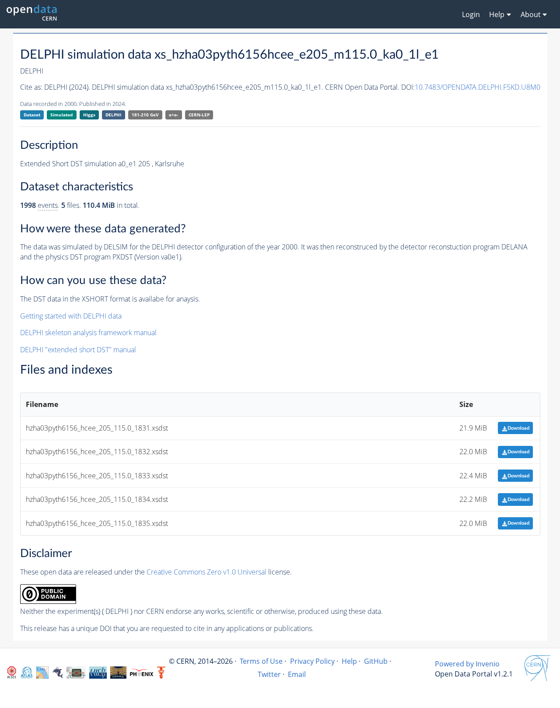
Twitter (269, 674)
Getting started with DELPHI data (71, 316)
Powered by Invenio (467, 664)
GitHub (376, 661)
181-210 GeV (145, 115)
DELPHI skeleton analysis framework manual (88, 332)
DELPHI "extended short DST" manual (78, 349)
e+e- (173, 115)
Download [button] (518, 428)
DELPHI (113, 115)
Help (349, 661)
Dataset (32, 115)
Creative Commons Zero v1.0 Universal (206, 572)
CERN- (199, 115)
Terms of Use (261, 661)
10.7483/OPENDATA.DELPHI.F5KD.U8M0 (477, 87)
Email (297, 674)
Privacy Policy (312, 661)
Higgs (89, 115)
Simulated (61, 115)
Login (471, 14)
